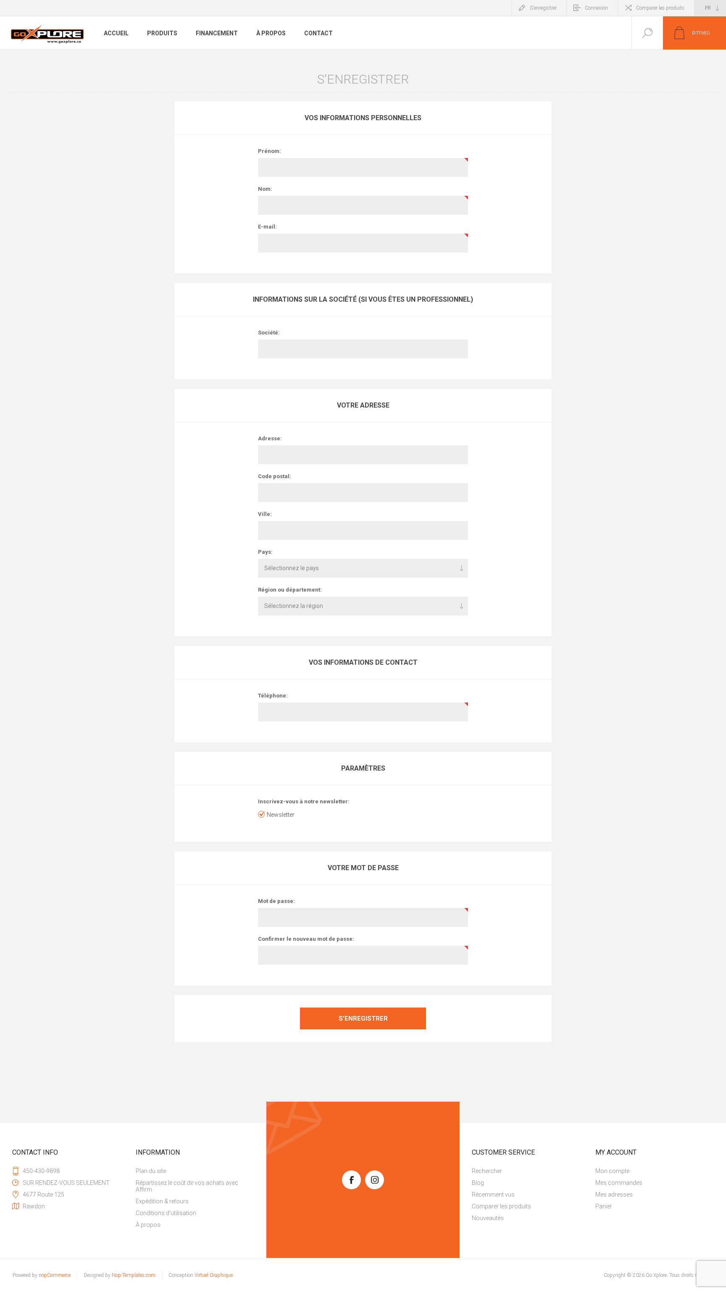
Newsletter (281, 814)
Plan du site (151, 1171)
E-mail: (267, 227)
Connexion (596, 8)
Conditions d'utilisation (166, 1213)
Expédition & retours (162, 1201)
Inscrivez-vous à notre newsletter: (304, 801)
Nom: (265, 189)
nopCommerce (55, 1275)
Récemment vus (493, 1194)
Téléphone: (273, 695)
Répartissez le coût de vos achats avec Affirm (187, 1186)
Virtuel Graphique (214, 1275)
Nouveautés (488, 1218)
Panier (603, 1206)
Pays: (265, 552)
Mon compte (612, 1171)
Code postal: (274, 476)
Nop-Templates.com (133, 1275)
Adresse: (270, 438)
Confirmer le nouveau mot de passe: (306, 939)
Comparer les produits (660, 8)
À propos (148, 1224)
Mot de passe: (276, 901)
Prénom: (269, 151)
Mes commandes (618, 1182)
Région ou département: (290, 590)
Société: (269, 332)
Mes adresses (614, 1194)
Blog (478, 1182)
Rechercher (487, 1171)
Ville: (265, 514)
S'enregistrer (543, 8)
